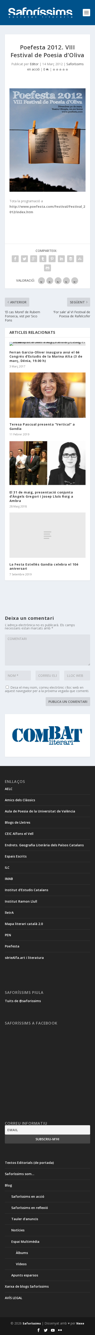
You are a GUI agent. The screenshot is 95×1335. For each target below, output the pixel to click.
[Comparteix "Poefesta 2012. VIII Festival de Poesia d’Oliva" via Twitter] (24, 258)
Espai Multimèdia (25, 1241)
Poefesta (12, 946)
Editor (34, 64)
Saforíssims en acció (27, 1196)
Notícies (17, 1230)
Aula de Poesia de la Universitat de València (40, 811)
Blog (8, 1185)
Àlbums (22, 1253)
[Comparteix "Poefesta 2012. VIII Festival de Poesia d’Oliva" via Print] (47, 267)
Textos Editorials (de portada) (29, 1162)
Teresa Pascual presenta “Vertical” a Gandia (42, 426)
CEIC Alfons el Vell (19, 833)
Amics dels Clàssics (20, 800)
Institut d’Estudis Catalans (26, 890)
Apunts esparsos (24, 1275)
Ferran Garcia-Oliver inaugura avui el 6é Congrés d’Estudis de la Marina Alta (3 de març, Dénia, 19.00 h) (46, 356)
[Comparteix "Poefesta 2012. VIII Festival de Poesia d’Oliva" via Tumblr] (43, 258)
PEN (8, 935)
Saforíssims (32, 1323)
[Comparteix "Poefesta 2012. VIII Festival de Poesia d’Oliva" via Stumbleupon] (79, 258)
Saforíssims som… (19, 1174)
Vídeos (21, 1264)
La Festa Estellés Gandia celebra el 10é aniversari (44, 566)
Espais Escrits (16, 856)
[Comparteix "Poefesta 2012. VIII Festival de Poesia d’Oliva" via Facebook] (15, 258)
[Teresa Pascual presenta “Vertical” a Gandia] (47, 395)
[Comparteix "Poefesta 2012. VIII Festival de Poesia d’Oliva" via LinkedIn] (61, 258)
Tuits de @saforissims (23, 1001)
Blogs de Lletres (17, 822)
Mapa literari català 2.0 (24, 924)
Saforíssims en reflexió (29, 1208)
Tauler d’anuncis (24, 1219)
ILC (7, 867)
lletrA (9, 912)
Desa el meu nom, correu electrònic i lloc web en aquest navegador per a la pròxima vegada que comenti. (47, 689)
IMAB (9, 879)
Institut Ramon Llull (21, 901)
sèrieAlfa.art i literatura (24, 957)
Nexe (80, 1323)
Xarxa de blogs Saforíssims (27, 1286)
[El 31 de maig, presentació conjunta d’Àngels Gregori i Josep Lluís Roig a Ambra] (47, 463)
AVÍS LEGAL (13, 1298)
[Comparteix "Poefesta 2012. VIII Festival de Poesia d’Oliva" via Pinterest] (52, 258)
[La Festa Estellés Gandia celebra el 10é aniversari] (47, 535)
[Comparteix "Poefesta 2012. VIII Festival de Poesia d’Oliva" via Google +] (33, 258)
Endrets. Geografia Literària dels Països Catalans (44, 845)
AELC (8, 789)
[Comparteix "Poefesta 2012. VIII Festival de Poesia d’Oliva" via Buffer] (70, 258)
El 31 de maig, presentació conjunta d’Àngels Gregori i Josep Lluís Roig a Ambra (41, 496)
